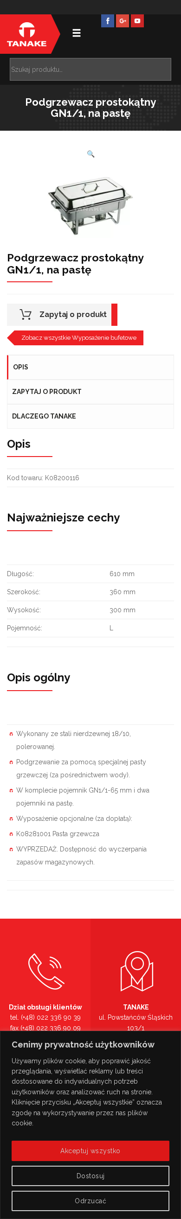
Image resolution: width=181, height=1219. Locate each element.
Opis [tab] (20, 367)
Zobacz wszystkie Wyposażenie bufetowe (78, 337)
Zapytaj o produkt (73, 314)
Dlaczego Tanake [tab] (44, 416)
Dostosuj (91, 1176)
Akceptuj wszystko (90, 1151)
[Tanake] (26, 34)
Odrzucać (90, 1201)
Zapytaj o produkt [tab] (47, 391)
